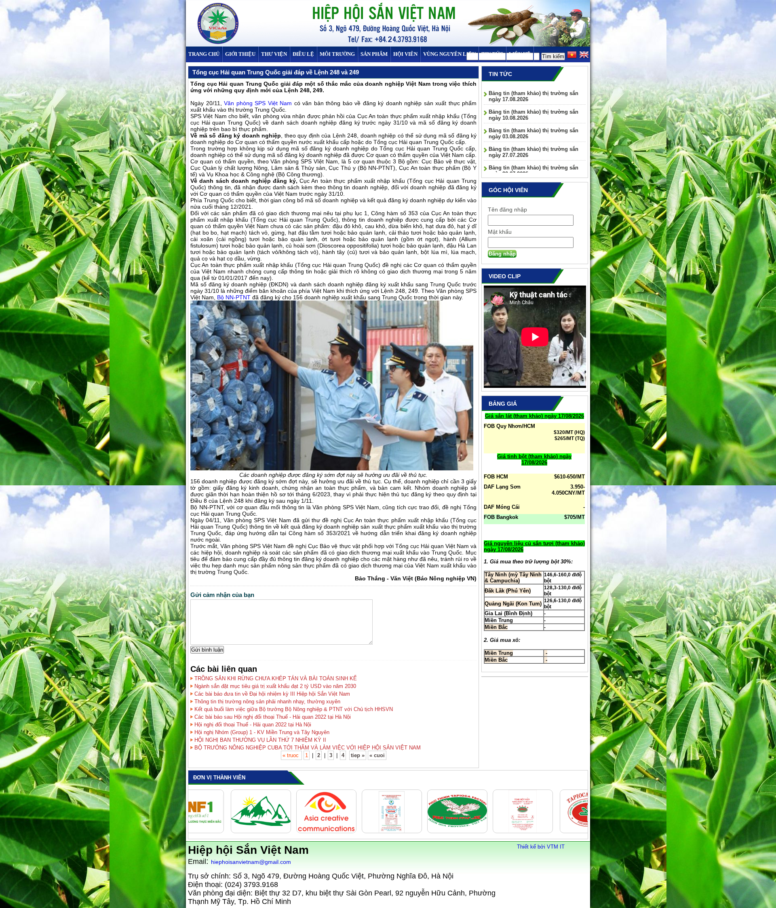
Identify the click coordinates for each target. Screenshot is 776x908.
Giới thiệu (240, 54)
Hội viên (405, 54)
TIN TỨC (492, 54)
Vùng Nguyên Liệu (449, 54)
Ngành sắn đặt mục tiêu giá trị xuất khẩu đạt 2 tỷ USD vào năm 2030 (275, 686)
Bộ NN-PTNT (234, 297)
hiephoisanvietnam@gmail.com (251, 862)
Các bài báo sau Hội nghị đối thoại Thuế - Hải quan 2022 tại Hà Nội (272, 717)
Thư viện (274, 54)
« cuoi (377, 755)
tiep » (358, 755)
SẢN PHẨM (374, 54)
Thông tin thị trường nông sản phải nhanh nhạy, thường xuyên (267, 701)
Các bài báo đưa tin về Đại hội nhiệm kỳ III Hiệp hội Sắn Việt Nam (272, 694)
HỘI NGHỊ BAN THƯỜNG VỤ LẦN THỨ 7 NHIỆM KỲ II (260, 740)
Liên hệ (520, 54)
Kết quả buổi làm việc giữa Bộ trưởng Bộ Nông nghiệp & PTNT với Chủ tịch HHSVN (293, 709)
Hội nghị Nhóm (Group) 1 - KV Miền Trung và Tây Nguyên (261, 732)
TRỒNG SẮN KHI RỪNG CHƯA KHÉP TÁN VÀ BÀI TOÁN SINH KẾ (275, 678)
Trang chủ (203, 54)
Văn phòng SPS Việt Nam (259, 103)
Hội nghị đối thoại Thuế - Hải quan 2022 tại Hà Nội (252, 725)
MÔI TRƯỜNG (337, 54)
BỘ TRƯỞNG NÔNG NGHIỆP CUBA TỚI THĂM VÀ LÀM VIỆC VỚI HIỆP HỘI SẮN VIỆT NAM (307, 748)
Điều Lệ (303, 54)
